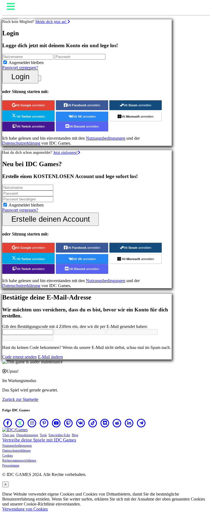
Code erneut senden (19, 356)
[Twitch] (68, 423)
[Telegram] (141, 423)
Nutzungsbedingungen (105, 138)
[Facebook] (7, 423)
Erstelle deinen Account (50, 219)
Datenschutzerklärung (21, 143)
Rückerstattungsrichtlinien (19, 460)
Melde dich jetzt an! (51, 21)
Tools (43, 435)
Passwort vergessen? (20, 67)
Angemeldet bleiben (26, 62)
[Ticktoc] (92, 423)
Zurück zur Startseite (20, 399)
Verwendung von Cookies (25, 509)
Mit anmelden (30, 105)
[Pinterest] (44, 423)
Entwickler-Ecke (59, 435)
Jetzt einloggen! (65, 152)
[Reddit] (117, 423)
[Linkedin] (129, 423)
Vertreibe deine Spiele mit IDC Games (39, 440)
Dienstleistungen (27, 435)
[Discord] (104, 423)
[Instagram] (32, 423)
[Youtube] (56, 423)
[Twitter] (19, 423)
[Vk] (80, 423)
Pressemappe (10, 465)
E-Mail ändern (50, 356)
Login (20, 76)
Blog (75, 435)
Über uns (8, 435)
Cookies (7, 455)
